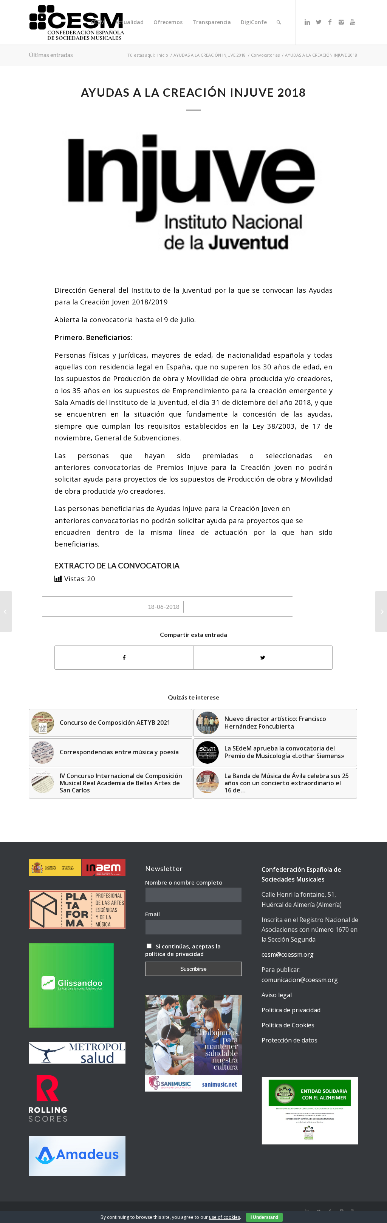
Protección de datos (289, 1040)
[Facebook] (330, 22)
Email (152, 914)
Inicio (162, 55)
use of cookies (224, 1217)
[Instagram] (341, 22)
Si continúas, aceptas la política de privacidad (183, 949)
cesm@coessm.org (288, 954)
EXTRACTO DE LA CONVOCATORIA (117, 565)
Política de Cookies (288, 1025)
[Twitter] (318, 22)
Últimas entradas (51, 54)
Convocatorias (265, 55)
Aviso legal (277, 995)
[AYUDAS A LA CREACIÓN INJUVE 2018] (193, 199)
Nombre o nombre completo (183, 882)
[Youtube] (352, 22)
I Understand (264, 1217)
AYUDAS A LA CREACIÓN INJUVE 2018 (209, 55)
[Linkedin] (307, 22)
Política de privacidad (291, 1010)
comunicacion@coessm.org (300, 980)
